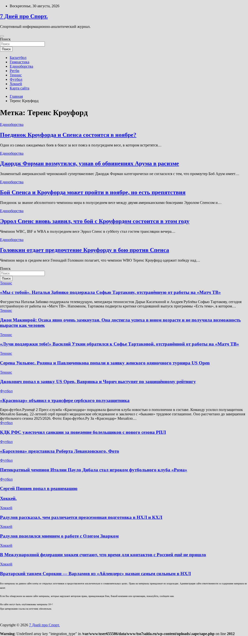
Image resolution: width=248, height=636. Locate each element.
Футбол (16, 79)
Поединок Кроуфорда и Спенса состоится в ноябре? (68, 135)
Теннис (16, 75)
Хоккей (16, 84)
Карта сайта (19, 88)
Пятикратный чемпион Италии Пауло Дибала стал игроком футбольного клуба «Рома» (93, 469)
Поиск (5, 39)
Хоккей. (8, 498)
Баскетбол (18, 58)
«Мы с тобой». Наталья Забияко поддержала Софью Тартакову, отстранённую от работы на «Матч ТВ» (110, 292)
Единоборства (21, 66)
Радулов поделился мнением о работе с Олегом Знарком (59, 536)
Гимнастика (19, 62)
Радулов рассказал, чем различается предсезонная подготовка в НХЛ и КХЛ (81, 517)
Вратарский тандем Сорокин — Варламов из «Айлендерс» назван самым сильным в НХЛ (95, 573)
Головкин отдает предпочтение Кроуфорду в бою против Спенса (84, 250)
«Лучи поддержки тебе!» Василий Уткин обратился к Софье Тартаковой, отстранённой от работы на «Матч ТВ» (119, 343)
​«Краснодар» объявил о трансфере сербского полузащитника (65, 400)
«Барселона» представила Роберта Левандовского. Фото (59, 451)
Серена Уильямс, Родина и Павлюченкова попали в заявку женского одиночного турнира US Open (105, 362)
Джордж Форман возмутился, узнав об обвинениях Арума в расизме (89, 163)
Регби (14, 71)
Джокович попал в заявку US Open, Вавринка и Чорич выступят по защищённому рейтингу (98, 381)
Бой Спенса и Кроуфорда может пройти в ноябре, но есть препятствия (93, 192)
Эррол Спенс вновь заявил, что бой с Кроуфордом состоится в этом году (94, 221)
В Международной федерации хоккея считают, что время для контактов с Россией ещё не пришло (103, 554)
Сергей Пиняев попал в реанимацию (39, 488)
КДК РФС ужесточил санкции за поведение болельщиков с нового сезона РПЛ (83, 432)
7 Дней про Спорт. (24, 16)
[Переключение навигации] (2, 36)
